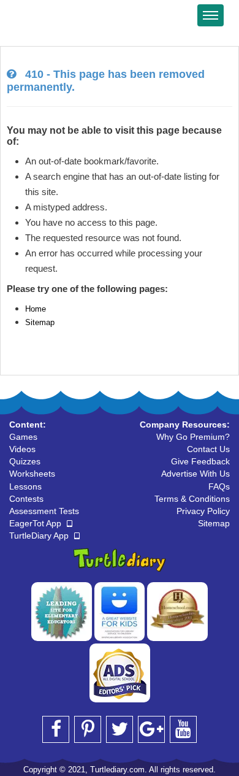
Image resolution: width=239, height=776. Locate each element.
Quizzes (24, 461)
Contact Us (208, 449)
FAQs (219, 486)
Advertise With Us (195, 473)
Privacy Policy (203, 511)
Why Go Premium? (193, 437)
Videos (22, 449)
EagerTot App (36, 523)
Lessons (25, 486)
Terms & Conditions (192, 499)
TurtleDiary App (40, 535)
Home (35, 308)
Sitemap (40, 322)
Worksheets (32, 473)
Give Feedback (200, 461)
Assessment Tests (44, 511)
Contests (26, 499)
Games (23, 437)
